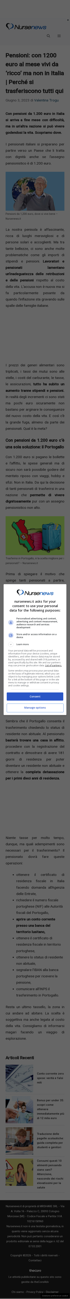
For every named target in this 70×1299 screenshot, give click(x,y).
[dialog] (35, 649)
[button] (35, 644)
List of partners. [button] (53, 665)
